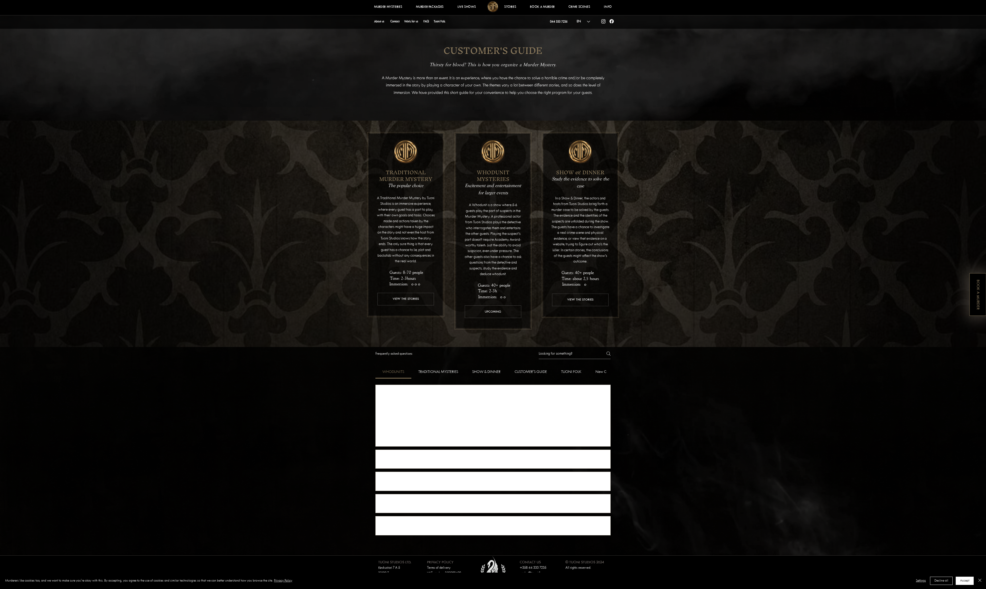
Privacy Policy (283, 580)
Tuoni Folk (439, 21)
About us (379, 21)
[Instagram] (603, 21)
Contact (395, 21)
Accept (964, 580)
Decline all (941, 580)
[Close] (980, 581)
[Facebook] (611, 21)
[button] (510, 7)
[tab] (393, 372)
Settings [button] (921, 580)
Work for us (411, 21)
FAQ (426, 21)
